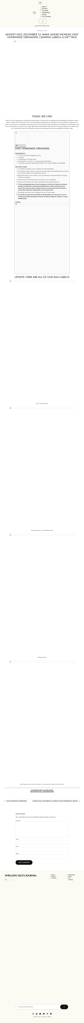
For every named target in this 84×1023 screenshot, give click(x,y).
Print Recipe (21, 146)
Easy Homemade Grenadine (16, 801)
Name (17, 839)
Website (17, 853)
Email (17, 846)
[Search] (64, 1007)
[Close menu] (40, 3)
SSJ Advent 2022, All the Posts (42, 790)
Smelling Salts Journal (21, 875)
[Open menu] (34, 12)
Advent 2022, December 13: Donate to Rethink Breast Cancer (55, 801)
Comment (18, 820)
